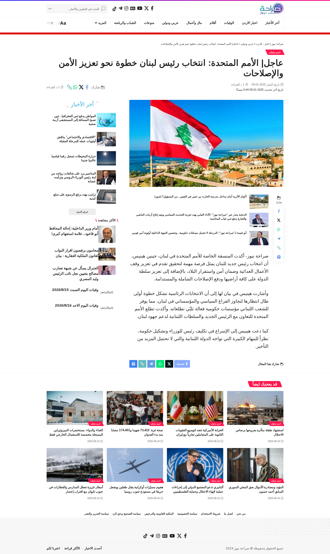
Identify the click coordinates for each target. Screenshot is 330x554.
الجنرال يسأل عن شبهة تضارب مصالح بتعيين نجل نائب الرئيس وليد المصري (75, 273)
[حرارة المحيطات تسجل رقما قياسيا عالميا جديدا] (106, 158)
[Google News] (132, 8)
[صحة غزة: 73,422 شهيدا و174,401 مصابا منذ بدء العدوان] (135, 408)
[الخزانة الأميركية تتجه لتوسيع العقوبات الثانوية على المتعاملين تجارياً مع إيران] (195, 408)
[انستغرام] (126, 8)
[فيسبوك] (152, 8)
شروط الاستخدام (210, 513)
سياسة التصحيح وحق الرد (126, 513)
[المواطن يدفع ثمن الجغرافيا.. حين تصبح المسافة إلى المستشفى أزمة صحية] (106, 120)
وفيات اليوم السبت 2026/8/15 (75, 290)
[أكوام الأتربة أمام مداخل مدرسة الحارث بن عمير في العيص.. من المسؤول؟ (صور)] (259, 202)
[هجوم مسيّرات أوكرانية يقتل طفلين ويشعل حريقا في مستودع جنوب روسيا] (135, 465)
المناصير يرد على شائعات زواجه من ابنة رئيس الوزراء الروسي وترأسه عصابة (73, 177)
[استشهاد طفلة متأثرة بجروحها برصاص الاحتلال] (255, 408)
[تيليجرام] (120, 8)
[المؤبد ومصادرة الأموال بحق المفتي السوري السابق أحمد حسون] (255, 465)
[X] (146, 8)
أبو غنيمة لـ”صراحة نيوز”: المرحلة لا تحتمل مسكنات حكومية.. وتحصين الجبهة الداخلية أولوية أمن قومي (189, 232)
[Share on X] (81, 87)
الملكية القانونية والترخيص (159, 513)
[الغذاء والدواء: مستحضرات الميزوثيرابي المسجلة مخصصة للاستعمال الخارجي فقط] (75, 408)
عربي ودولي (275, 52)
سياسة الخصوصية (187, 513)
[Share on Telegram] (278, 238)
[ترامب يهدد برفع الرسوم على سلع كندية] (106, 196)
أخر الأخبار (82, 104)
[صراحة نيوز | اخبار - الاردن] (271, 8)
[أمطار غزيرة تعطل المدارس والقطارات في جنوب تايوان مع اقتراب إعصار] (75, 465)
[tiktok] (114, 9)
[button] (62, 23)
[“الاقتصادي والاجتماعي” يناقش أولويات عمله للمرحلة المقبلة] (106, 139)
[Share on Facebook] (87, 87)
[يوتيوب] (139, 8)
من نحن (241, 513)
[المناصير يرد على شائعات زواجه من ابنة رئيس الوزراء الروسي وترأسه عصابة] (106, 177)
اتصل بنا (228, 513)
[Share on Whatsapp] (75, 87)
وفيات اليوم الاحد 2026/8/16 (76, 305)
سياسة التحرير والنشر (96, 513)
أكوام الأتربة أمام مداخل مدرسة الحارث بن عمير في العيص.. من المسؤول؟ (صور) (200, 196)
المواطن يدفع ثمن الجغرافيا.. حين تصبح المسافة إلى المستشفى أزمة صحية (74, 120)
